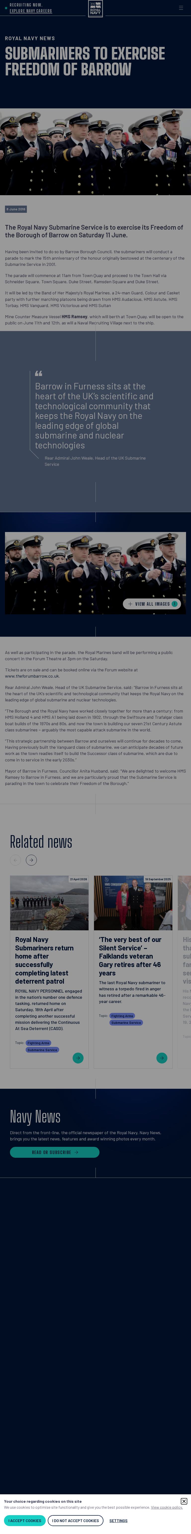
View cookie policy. (167, 1507)
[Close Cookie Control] (184, 1501)
